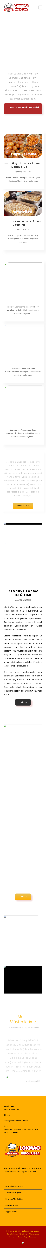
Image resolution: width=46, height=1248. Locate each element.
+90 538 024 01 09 (11, 1109)
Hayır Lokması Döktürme (14, 1186)
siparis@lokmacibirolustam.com (16, 1120)
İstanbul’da (9, 607)
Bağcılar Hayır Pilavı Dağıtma (24, 984)
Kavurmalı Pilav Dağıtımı (14, 1199)
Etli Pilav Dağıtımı (12, 1205)
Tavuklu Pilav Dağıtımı (13, 1192)
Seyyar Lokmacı (11, 1211)
